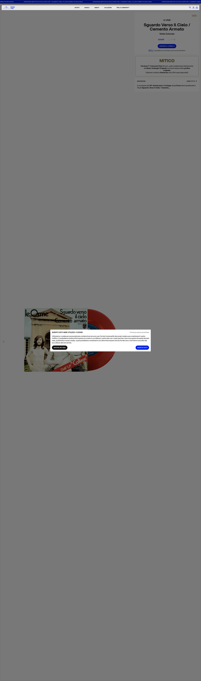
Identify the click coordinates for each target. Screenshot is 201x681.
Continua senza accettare (139, 332)
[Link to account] (193, 7)
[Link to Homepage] (9, 8)
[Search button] (190, 7)
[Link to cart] (197, 7)
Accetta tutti (142, 347)
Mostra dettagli (60, 347)
